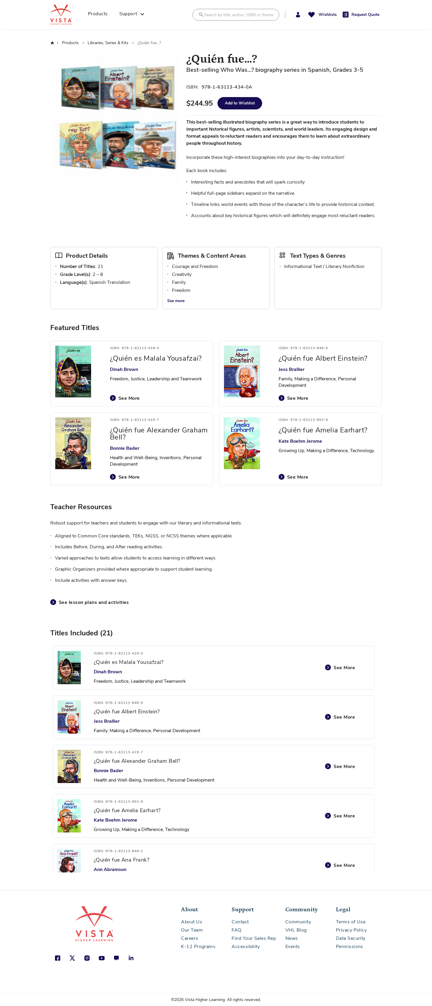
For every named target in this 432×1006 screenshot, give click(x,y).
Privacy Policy (351, 930)
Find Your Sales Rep (254, 938)
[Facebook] (57, 958)
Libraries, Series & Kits (109, 43)
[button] (297, 15)
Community (298, 922)
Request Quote (365, 14)
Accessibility (246, 946)
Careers (189, 938)
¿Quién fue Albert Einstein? (323, 358)
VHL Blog (296, 930)
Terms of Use (350, 922)
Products (71, 43)
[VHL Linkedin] (131, 958)
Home (51, 43)
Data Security (351, 938)
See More (129, 398)
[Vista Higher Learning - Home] (67, 14)
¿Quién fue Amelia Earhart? (323, 430)
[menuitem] (100, 14)
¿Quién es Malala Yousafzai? (156, 358)
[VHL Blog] (116, 958)
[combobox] (235, 15)
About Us (191, 922)
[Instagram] (87, 958)
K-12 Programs (198, 946)
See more (176, 301)
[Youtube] (101, 958)
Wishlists (328, 14)
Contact (240, 922)
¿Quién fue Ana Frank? (121, 859)
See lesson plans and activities (94, 602)
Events (292, 946)
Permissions (349, 946)
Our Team (192, 930)
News (291, 938)
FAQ (236, 930)
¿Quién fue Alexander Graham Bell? (159, 434)
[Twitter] (72, 958)
